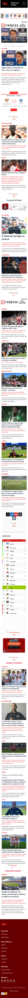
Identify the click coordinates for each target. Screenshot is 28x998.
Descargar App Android (6, 972)
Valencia (12, 595)
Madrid (12, 551)
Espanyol (12, 573)
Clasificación (4, 948)
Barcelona (13, 548)
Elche (11, 606)
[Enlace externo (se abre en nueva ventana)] (14, 25)
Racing (12, 569)
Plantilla (3, 945)
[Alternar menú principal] (24, 3)
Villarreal (12, 584)
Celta (11, 591)
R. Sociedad (13, 613)
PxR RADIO (13, 109)
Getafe (12, 576)
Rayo (11, 588)
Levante (12, 602)
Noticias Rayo (4, 934)
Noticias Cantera (5, 937)
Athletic (12, 609)
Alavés (12, 544)
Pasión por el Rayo (15, 4)
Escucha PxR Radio (5, 969)
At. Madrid (13, 561)
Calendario (3, 951)
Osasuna (12, 565)
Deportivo (12, 580)
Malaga (12, 599)
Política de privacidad (14, 991)
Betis (11, 558)
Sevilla (12, 555)
